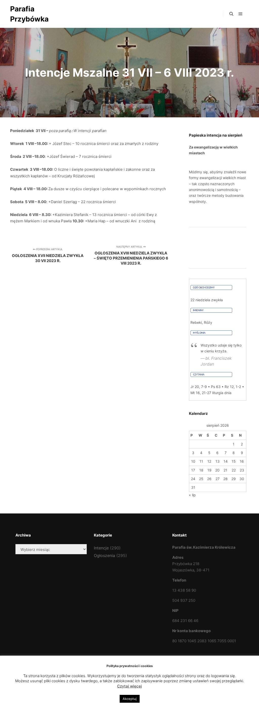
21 (225, 470)
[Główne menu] (240, 14)
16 (242, 461)
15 (234, 461)
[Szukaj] (231, 14)
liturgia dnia (221, 393)
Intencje (101, 547)
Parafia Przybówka (29, 14)
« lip (192, 495)
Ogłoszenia (104, 555)
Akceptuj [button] (130, 699)
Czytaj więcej (129, 686)
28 (225, 479)
